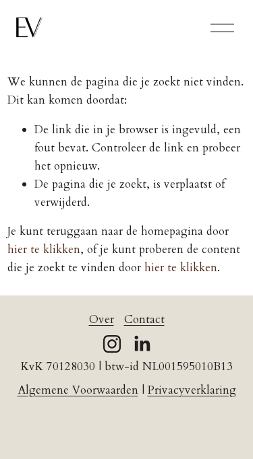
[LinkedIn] (141, 343)
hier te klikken (43, 249)
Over (101, 319)
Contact (144, 319)
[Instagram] (112, 343)
